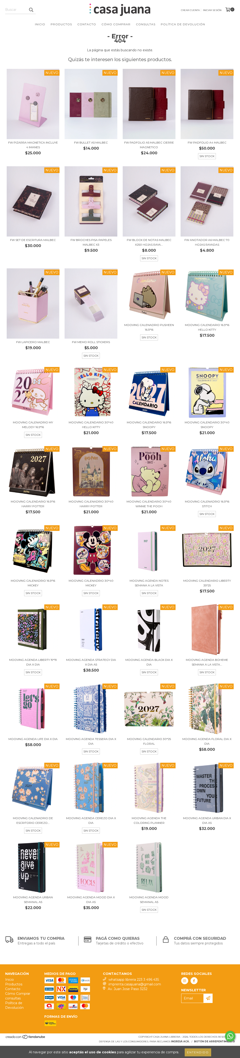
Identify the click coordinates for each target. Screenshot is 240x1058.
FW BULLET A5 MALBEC (91, 142)
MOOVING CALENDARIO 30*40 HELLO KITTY (91, 425)
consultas (145, 24)
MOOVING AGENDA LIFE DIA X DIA (33, 739)
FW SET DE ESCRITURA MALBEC (33, 240)
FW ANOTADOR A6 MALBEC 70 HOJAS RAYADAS (206, 242)
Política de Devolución (183, 24)
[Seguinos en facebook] (194, 980)
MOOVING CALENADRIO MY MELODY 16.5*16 (33, 425)
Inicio (40, 24)
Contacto (86, 24)
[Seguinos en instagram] (184, 980)
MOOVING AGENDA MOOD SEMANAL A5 (149, 899)
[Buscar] (31, 10)
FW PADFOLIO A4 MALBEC (207, 142)
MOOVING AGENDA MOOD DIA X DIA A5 (91, 899)
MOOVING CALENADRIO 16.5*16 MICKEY (33, 583)
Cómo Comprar (116, 24)
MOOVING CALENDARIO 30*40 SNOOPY (207, 425)
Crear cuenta (190, 10)
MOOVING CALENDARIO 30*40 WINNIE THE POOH (149, 504)
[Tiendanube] (25, 1038)
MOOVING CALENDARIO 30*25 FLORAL (149, 741)
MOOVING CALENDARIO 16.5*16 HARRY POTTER (33, 504)
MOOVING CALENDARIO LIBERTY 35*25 (207, 583)
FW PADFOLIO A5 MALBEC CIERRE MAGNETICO (149, 145)
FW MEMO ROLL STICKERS (91, 342)
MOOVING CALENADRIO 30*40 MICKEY (91, 583)
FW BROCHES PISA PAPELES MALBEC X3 (91, 242)
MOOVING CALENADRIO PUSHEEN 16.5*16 (149, 327)
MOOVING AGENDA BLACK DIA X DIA (149, 662)
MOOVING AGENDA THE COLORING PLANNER (149, 820)
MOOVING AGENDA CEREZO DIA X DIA (91, 820)
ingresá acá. (180, 1041)
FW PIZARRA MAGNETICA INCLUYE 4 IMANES (33, 145)
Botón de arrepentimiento (214, 1041)
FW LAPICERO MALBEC (33, 342)
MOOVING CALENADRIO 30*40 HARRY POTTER (91, 504)
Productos (61, 24)
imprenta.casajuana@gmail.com (135, 984)
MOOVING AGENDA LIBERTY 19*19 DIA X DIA (33, 662)
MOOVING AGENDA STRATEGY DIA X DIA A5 (91, 662)
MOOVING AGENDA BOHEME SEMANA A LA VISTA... (207, 662)
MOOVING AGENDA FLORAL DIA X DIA (207, 741)
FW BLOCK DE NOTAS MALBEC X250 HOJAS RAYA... (149, 242)
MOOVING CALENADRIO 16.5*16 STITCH (207, 504)
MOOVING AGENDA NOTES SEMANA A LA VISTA (149, 583)
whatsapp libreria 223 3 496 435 (134, 979)
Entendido (198, 1052)
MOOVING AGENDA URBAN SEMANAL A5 (33, 899)
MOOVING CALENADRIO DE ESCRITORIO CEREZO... (33, 820)
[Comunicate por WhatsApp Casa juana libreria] (230, 1036)
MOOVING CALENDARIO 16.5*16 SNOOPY (149, 425)
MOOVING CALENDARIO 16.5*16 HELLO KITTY (207, 327)
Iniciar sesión (212, 10)
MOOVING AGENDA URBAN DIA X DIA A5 (207, 820)
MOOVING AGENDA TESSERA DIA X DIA (91, 741)
